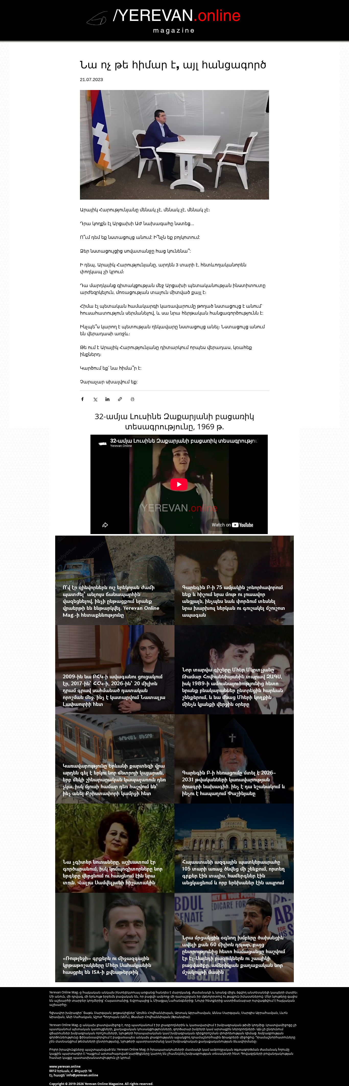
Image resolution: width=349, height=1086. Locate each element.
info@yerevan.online (82, 1075)
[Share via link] (120, 399)
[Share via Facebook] (82, 399)
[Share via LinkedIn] (107, 399)
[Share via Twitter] (94, 399)
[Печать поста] (132, 399)
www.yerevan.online (64, 1066)
